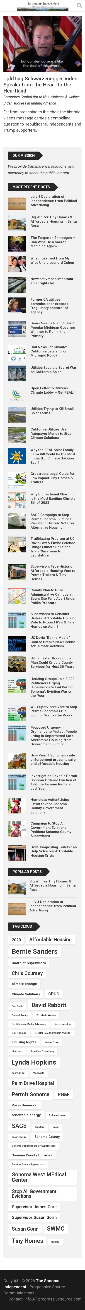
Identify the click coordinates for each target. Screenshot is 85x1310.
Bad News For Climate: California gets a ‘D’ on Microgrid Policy (49, 351)
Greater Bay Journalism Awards (52, 1033)
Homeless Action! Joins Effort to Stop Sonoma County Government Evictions (50, 806)
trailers (55, 1242)
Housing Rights (24, 1042)
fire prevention (63, 1024)
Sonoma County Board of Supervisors (34, 1145)
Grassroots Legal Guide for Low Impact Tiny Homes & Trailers (53, 478)
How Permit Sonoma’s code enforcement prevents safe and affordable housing (53, 759)
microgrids (18, 1073)
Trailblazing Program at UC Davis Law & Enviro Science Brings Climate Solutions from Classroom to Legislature (53, 547)
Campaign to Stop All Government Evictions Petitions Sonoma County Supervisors (51, 829)
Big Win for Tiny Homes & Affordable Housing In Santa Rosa (54, 221)
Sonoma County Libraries (32, 1155)
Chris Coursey (27, 973)
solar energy (19, 1137)
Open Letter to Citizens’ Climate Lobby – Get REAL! (52, 390)
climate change (24, 984)
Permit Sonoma (30, 1094)
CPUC (53, 993)
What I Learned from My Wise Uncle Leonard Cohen (52, 260)
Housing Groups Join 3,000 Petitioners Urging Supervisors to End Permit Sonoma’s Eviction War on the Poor (53, 687)
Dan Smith (17, 1006)
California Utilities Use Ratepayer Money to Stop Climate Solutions (51, 433)
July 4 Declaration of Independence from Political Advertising (54, 201)
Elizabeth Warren (46, 1015)
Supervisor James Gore (34, 1206)
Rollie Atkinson (57, 1115)
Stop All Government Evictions (34, 1194)
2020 (16, 939)
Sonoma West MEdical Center (39, 1177)
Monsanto (38, 1073)
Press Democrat (25, 1105)
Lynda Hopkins (34, 1062)
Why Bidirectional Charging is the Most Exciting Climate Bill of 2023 (53, 498)
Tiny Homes (27, 1240)
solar (56, 1127)
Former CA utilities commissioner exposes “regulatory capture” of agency (49, 305)
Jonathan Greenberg (42, 1051)
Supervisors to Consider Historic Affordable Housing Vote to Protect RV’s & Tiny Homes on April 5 (53, 620)
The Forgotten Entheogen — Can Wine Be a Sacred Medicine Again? (53, 242)
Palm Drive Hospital (33, 1083)
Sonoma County (47, 1137)
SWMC (55, 1228)
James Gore (51, 1042)
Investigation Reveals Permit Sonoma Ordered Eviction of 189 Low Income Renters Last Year (54, 782)
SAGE (19, 1125)
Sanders (39, 1127)
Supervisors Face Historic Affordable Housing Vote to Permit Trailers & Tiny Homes (53, 572)
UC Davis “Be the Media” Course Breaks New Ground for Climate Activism (53, 642)
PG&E (64, 1094)
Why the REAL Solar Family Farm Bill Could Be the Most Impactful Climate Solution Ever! (53, 456)
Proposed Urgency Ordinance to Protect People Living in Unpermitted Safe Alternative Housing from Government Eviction (54, 735)
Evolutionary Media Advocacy (29, 1024)
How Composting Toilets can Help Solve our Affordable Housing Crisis (54, 851)
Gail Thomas (19, 1033)
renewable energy (26, 1115)
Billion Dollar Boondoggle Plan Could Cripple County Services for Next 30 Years (52, 662)
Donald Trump (20, 1015)
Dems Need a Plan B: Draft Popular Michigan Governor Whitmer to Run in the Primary (53, 329)
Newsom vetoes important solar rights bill (52, 281)
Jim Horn (17, 1051)
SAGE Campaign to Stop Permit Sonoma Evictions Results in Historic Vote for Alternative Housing (52, 521)
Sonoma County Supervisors (28, 1164)
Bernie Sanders (35, 951)
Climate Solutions (26, 994)
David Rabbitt (49, 1005)
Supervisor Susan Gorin (34, 1217)
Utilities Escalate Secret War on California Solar (53, 370)
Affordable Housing (50, 939)
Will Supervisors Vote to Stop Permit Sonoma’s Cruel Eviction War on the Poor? (54, 711)
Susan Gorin (25, 1229)
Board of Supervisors (29, 963)
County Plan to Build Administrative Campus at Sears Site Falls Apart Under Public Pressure (53, 596)
